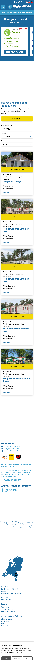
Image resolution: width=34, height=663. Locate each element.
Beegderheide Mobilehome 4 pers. (16, 380)
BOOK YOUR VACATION (14, 52)
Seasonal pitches (7, 609)
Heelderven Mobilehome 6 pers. (16, 280)
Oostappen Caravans (8, 611)
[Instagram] (6, 490)
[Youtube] (15, 490)
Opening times (6, 599)
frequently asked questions (16, 470)
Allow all (6, 658)
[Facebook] (2, 490)
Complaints (5, 621)
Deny (27, 658)
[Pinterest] (10, 490)
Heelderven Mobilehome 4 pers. (16, 230)
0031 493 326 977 (12, 480)
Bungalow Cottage (12, 181)
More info (6, 193)
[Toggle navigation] (3, 7)
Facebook (12, 477)
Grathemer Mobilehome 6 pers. (16, 330)
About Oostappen (7, 619)
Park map (4, 597)
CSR (2, 623)
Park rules (4, 626)
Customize (17, 658)
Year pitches (5, 607)
